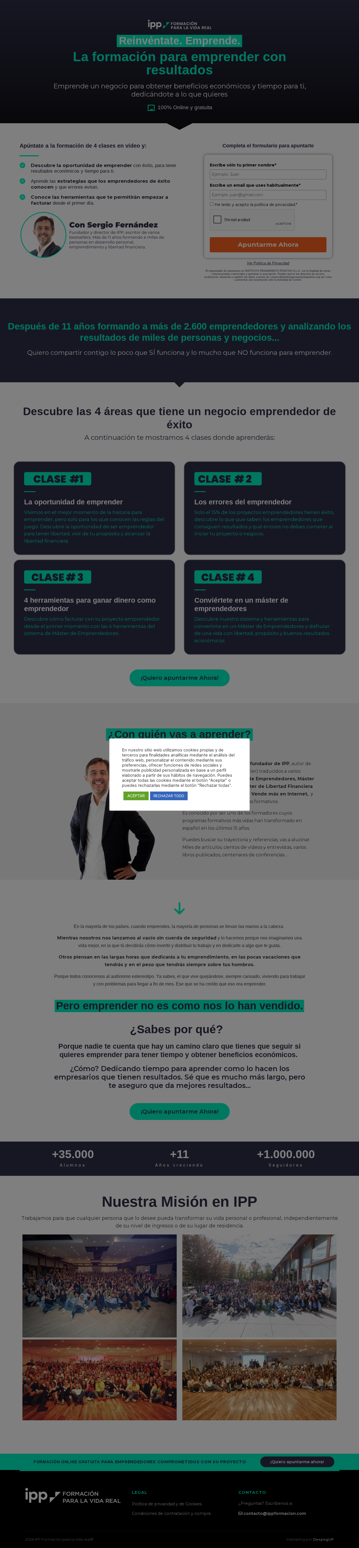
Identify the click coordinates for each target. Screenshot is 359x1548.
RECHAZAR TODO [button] (168, 796)
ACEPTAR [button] (136, 795)
